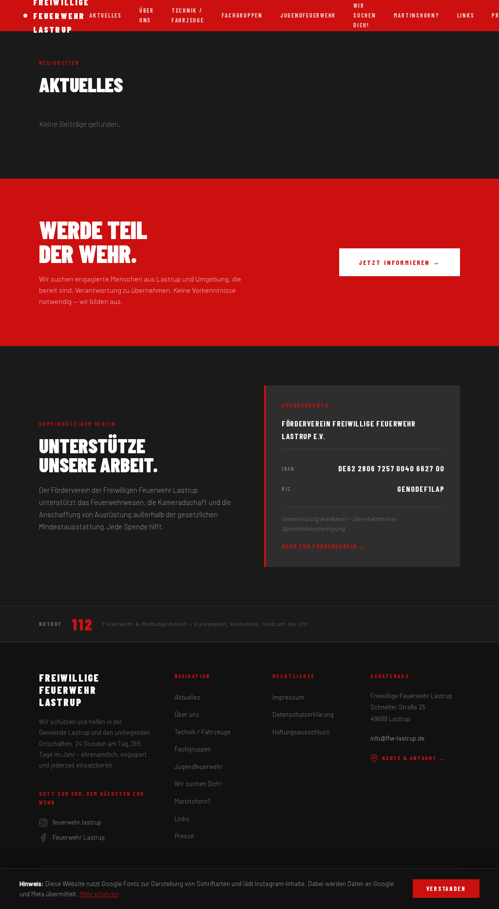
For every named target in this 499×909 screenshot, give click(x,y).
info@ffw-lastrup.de (397, 738)
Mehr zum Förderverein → (323, 546)
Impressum (288, 697)
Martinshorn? (417, 15)
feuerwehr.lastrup (77, 822)
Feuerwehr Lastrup (79, 837)
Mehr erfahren (98, 893)
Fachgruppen (242, 15)
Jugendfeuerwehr (308, 15)
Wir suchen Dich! (198, 784)
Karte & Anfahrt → (413, 757)
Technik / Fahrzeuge (188, 15)
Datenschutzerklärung (303, 714)
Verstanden (446, 888)
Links (466, 15)
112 (82, 624)
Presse (184, 836)
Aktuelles (105, 15)
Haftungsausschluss (300, 732)
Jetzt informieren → (400, 262)
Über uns (146, 15)
